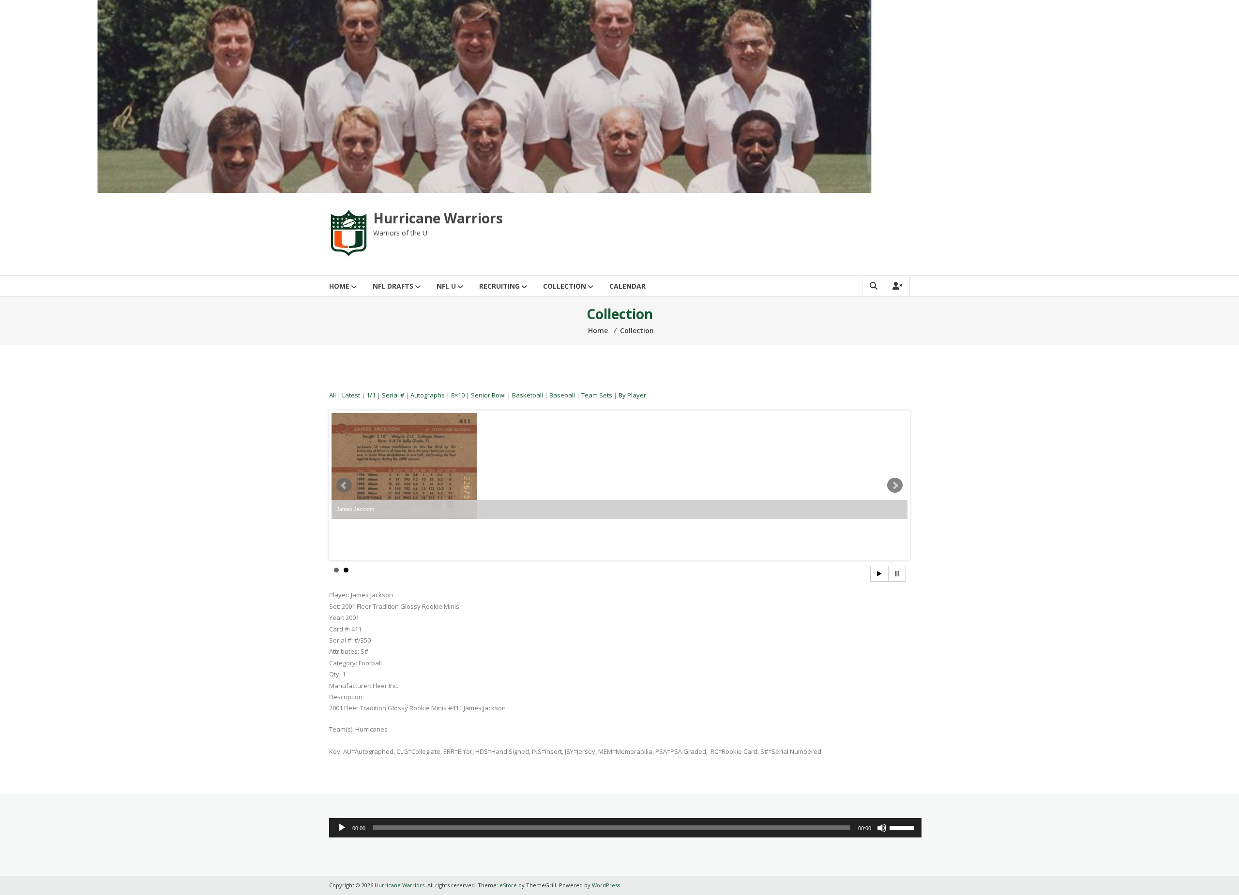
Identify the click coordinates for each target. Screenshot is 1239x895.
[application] (625, 827)
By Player (632, 395)
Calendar (627, 286)
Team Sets (596, 395)
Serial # (393, 395)
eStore (508, 885)
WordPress (606, 885)
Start (879, 573)
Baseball (562, 395)
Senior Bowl (488, 395)
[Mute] (882, 828)
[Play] (342, 828)
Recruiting (499, 286)
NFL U (446, 286)
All (332, 395)
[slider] (903, 827)
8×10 (458, 395)
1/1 (371, 395)
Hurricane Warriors (438, 218)
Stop (897, 573)
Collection (564, 286)
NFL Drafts (393, 286)
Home (339, 286)
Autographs (427, 395)
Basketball (527, 395)
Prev (344, 485)
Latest (351, 395)
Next (895, 485)
